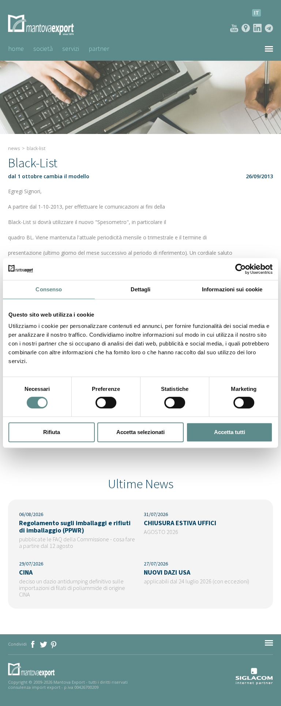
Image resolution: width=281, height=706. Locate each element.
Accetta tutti (229, 432)
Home (16, 48)
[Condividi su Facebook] (33, 643)
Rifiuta (51, 432)
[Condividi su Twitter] (44, 643)
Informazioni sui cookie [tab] (232, 289)
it (256, 12)
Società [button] (43, 48)
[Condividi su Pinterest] (54, 643)
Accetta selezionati (140, 432)
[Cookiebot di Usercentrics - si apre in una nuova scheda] (241, 269)
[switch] (105, 402)
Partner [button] (99, 48)
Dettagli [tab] (141, 289)
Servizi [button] (70, 48)
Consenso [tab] (48, 289)
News (14, 148)
